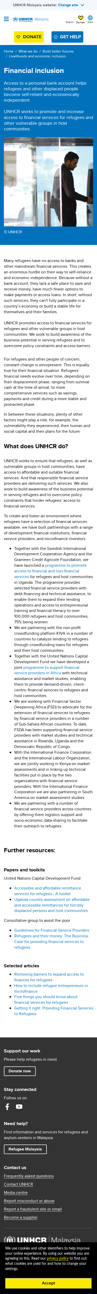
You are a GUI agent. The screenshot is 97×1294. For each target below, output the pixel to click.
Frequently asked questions (29, 1176)
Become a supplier (21, 1217)
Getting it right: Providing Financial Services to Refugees (53, 1011)
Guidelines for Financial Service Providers (51, 930)
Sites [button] (90, 22)
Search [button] (70, 22)
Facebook (7, 1106)
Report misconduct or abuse (29, 1201)
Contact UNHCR (18, 1184)
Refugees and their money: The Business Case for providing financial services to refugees (51, 941)
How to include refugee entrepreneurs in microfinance (51, 988)
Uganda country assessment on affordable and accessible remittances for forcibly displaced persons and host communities (52, 905)
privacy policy (58, 1258)
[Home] (30, 19)
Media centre (16, 1192)
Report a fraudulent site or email (33, 1209)
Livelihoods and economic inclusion (37, 56)
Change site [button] (68, 5)
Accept (48, 1283)
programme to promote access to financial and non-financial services (50, 571)
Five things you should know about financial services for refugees (45, 999)
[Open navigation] (6, 19)
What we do (28, 51)
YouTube (19, 1106)
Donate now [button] (20, 1071)
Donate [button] (80, 22)
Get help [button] (68, 37)
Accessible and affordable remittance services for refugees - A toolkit (47, 891)
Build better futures (58, 51)
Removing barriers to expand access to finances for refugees (49, 977)
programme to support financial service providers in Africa (46, 670)
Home (8, 51)
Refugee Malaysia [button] (28, 1149)
